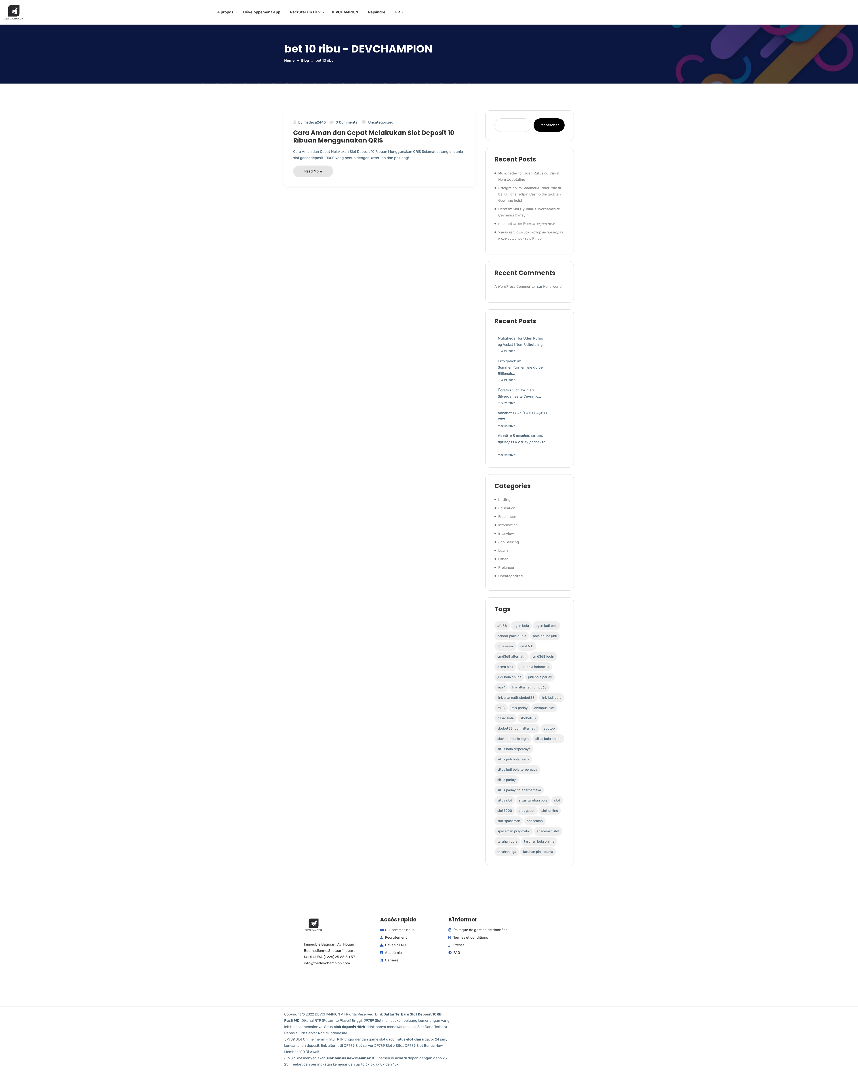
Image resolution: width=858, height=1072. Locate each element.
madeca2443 (314, 122)
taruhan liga (506, 852)
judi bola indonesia (534, 667)
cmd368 (526, 646)
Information (508, 525)
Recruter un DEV (305, 12)
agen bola (521, 626)
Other (503, 559)
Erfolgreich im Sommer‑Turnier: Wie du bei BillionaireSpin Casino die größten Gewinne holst (530, 194)
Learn (503, 550)
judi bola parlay (540, 677)
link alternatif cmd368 (529, 687)
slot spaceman (508, 821)
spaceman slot (548, 831)
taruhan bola (507, 841)
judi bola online (509, 677)
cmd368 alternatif (511, 657)
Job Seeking (508, 542)
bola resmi (505, 646)
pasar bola (505, 718)
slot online (549, 811)
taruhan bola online (539, 841)
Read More (313, 171)
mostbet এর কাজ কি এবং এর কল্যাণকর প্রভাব (526, 224)
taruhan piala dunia (538, 852)
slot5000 (504, 811)
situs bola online (548, 739)
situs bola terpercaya (513, 749)
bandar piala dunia (511, 636)
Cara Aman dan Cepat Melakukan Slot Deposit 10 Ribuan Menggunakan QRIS (373, 136)
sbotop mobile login (513, 739)
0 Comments (347, 122)
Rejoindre (376, 12)
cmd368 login (543, 657)
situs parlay (506, 780)
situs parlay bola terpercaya (519, 790)
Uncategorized (380, 122)
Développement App (261, 12)
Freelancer (507, 516)
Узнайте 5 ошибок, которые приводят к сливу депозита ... (521, 442)
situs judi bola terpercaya (517, 770)
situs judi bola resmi (513, 759)
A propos (225, 12)
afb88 (502, 626)
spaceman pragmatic (513, 831)
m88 (501, 708)
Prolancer (506, 567)
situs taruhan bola (533, 800)
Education (506, 508)
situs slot (504, 800)
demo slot (505, 667)
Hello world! (553, 286)
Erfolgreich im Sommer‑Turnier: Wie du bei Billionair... (521, 367)
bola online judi (545, 636)
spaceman (535, 821)
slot (557, 800)
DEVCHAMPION (344, 12)
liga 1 (501, 687)
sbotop (549, 728)
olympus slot (544, 708)
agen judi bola (546, 626)
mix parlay (519, 708)
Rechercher (549, 125)
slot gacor (527, 811)
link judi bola (551, 698)
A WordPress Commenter (515, 286)
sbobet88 (528, 718)
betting (504, 499)
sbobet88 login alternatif (517, 728)
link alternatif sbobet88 (516, 698)
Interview (506, 533)
